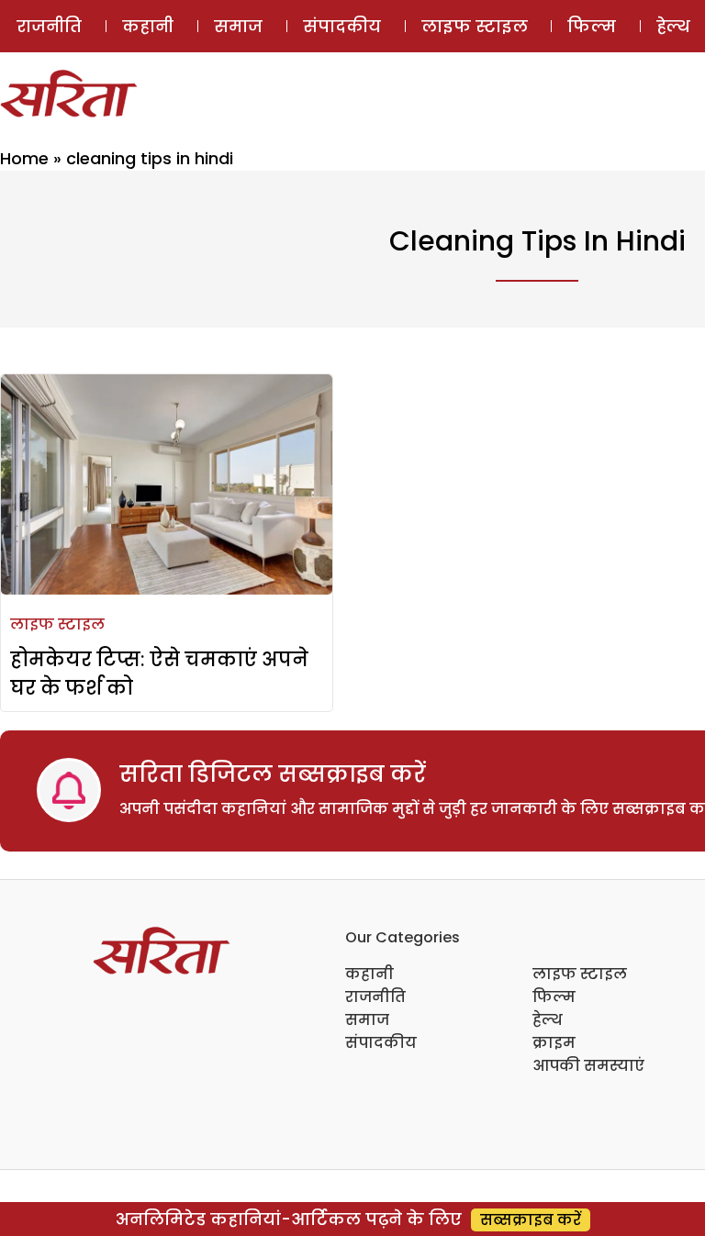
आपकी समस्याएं (588, 1065)
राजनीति (49, 26)
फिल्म (591, 26)
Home (24, 158)
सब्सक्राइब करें (530, 1219)
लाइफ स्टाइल (474, 26)
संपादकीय (342, 26)
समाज (238, 26)
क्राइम (554, 1042)
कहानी (147, 26)
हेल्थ (547, 1019)
